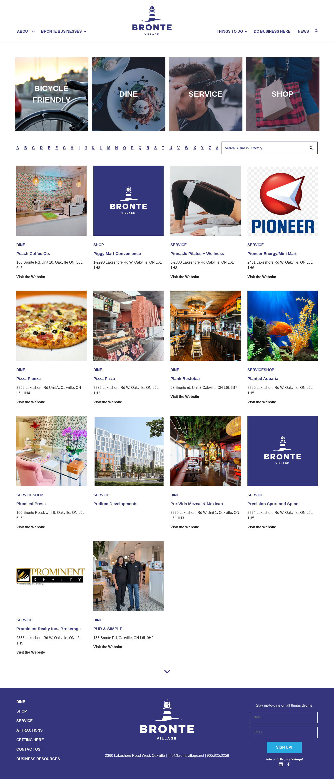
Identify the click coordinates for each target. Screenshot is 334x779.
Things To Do (230, 31)
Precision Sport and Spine (272, 504)
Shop (283, 94)
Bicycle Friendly (51, 94)
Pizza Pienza (28, 378)
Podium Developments (115, 504)
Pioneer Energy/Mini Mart (272, 253)
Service (206, 94)
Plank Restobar (185, 378)
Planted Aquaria (262, 378)
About (23, 31)
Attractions (29, 730)
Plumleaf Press (31, 504)
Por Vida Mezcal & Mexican (196, 504)
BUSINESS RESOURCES (38, 759)
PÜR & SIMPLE (107, 629)
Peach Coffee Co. (33, 253)
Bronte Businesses (61, 31)
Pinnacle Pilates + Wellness (197, 253)
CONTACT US (28, 749)
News (303, 31)
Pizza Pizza (104, 378)
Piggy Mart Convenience (117, 253)
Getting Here (30, 740)
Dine (128, 94)
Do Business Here (272, 31)
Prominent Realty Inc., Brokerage (48, 629)
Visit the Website (30, 277)
